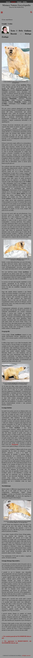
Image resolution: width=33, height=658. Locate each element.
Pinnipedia (15, 444)
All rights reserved (26, 655)
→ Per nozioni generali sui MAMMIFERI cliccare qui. (16, 637)
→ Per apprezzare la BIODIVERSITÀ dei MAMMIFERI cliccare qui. (16, 642)
